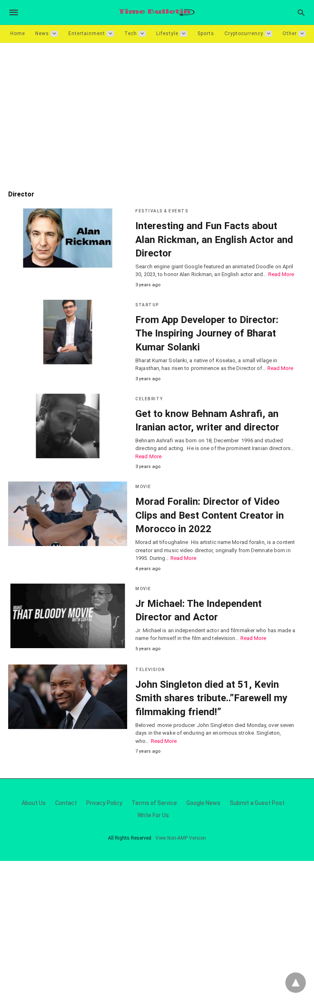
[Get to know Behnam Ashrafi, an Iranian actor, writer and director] (67, 426)
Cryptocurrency (243, 33)
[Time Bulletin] (156, 12)
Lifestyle (167, 33)
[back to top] (295, 982)
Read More (281, 274)
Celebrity (149, 399)
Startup (147, 305)
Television (150, 669)
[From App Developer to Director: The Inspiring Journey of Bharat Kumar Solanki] (67, 332)
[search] (301, 12)
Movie (143, 486)
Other (290, 33)
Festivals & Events (161, 211)
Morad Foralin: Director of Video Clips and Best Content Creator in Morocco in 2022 (209, 515)
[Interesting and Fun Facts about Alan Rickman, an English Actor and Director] (67, 238)
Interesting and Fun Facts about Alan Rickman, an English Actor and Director (214, 239)
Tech (130, 33)
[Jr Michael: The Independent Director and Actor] (67, 616)
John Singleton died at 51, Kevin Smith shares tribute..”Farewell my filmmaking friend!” (211, 698)
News (42, 33)
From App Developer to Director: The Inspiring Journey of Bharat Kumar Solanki (206, 333)
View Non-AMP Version (180, 838)
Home (17, 33)
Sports (205, 33)
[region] (157, 112)
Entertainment (86, 33)
